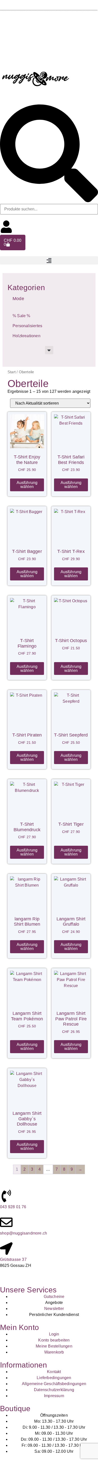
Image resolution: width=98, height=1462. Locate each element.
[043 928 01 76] (6, 1196)
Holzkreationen (26, 336)
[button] (49, 260)
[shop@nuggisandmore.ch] (6, 1222)
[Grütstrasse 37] (6, 1248)
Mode (18, 298)
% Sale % (21, 316)
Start (12, 372)
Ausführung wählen (27, 484)
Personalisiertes (27, 326)
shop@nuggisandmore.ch (23, 1233)
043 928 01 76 (13, 1207)
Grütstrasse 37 (13, 1259)
